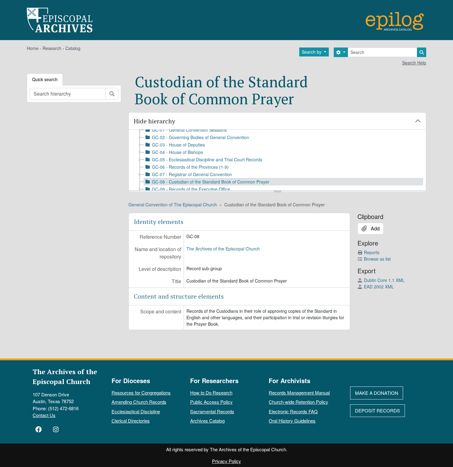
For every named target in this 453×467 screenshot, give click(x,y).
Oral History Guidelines (292, 420)
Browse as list (377, 259)
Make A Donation (376, 393)
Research (52, 48)
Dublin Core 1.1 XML (384, 280)
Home (33, 48)
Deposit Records (377, 410)
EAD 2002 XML (379, 286)
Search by (312, 52)
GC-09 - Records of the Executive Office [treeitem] (191, 189)
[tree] (277, 160)
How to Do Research (211, 392)
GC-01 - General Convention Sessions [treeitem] (189, 130)
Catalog (72, 48)
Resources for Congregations (141, 392)
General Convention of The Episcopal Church (173, 204)
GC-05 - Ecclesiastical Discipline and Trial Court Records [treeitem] (207, 159)
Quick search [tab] (45, 79)
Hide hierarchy (154, 121)
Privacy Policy (226, 461)
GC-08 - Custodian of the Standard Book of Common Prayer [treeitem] (210, 182)
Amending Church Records (139, 402)
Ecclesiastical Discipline (136, 411)
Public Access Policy (211, 402)
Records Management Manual (299, 392)
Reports (371, 252)
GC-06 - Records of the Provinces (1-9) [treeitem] (190, 167)
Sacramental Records (212, 411)
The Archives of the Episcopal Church (223, 249)
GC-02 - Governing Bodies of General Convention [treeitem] (200, 137)
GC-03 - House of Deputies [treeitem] (178, 145)
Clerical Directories (131, 420)
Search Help (414, 63)
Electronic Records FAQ (293, 411)
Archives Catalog (207, 420)
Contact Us (44, 415)
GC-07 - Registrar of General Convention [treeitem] (192, 174)
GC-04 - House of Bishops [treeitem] (177, 152)
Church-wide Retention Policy (298, 402)
